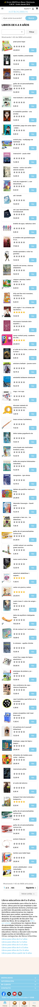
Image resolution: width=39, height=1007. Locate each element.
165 (12, 888)
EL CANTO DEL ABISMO (20, 783)
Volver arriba (28, 894)
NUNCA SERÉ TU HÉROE (20, 559)
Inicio (5, 1006)
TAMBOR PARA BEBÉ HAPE (21, 853)
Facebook (4, 994)
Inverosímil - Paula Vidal (21, 153)
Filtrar (31, 32)
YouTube (14, 994)
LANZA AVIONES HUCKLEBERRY (22, 419)
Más (34, 1006)
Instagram (20, 994)
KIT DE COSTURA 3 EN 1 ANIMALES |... (24, 629)
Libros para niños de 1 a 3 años (14, 942)
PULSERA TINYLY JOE (19, 839)
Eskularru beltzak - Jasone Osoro (24, 363)
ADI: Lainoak (17, 195)
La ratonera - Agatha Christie (23, 643)
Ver (32, 50)
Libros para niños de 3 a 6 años (15, 945)
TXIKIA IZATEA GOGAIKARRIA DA (23, 433)
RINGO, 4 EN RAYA (18, 391)
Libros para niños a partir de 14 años (17, 953)
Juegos (24, 1006)
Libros (14, 1006)
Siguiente (31, 888)
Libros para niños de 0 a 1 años (14, 939)
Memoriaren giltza (19, 769)
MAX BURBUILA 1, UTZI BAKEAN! (23, 97)
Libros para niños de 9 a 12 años (15, 947)
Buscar (31, 18)
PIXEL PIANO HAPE (19, 42)
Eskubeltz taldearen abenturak (24, 377)
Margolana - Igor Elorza (21, 475)
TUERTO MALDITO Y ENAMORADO (23, 55)
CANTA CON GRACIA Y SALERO (22, 587)
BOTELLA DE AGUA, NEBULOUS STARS (24, 223)
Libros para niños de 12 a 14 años (15, 950)
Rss (9, 994)
